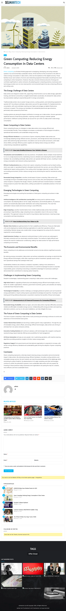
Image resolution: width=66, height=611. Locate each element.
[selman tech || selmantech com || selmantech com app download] (13, 2)
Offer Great (33, 554)
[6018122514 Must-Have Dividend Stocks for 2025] (8, 491)
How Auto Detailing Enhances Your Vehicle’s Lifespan (52, 417)
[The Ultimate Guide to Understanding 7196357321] (33, 569)
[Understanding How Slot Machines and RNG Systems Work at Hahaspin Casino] (13, 410)
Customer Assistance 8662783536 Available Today (26, 509)
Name (6, 454)
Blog (10, 51)
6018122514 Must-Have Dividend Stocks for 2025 (25, 488)
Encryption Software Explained (21, 502)
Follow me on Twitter (10, 529)
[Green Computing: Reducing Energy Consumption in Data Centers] (8, 498)
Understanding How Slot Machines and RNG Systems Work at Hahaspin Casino (12, 418)
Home (6, 51)
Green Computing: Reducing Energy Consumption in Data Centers (29, 495)
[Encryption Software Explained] (8, 505)
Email (5, 460)
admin (8, 67)
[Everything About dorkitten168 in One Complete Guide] (11, 569)
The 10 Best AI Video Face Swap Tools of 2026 (25, 517)
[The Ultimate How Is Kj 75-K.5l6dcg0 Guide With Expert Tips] (11, 593)
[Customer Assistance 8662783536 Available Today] (8, 512)
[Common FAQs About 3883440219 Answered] (33, 593)
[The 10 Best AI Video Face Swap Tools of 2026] (8, 519)
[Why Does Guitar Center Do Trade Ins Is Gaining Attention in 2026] (33, 581)
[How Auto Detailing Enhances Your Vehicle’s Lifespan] (53, 410)
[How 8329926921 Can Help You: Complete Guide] (54, 581)
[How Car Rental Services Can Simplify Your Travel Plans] (33, 410)
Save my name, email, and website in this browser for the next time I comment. (25, 466)
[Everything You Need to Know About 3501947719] (54, 593)
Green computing (9, 71)
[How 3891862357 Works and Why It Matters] (54, 569)
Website (36, 460)
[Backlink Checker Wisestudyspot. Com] (11, 581)
